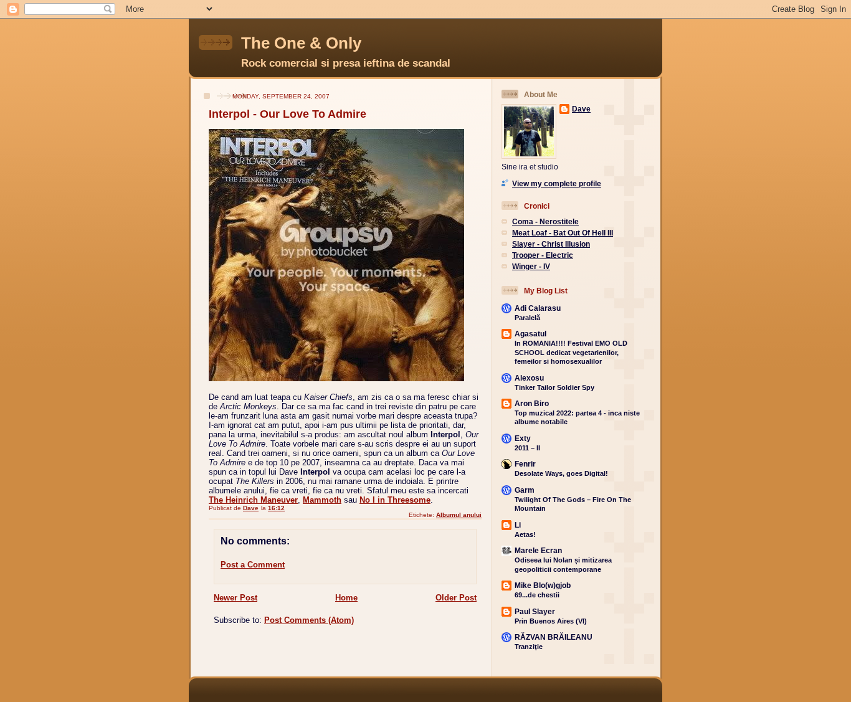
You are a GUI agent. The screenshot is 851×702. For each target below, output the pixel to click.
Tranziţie (529, 646)
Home (346, 597)
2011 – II (527, 448)
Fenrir (525, 464)
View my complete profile (556, 183)
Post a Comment (253, 564)
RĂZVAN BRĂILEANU (553, 637)
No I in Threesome (394, 500)
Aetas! (525, 534)
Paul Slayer (535, 611)
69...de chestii (537, 595)
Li (518, 525)
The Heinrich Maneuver (253, 500)
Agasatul (530, 334)
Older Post (456, 597)
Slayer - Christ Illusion (551, 244)
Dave (581, 109)
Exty (523, 438)
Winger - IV (531, 266)
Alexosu (529, 378)
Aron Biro (532, 403)
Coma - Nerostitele (545, 221)
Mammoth (322, 500)
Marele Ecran (538, 550)
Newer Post (235, 597)
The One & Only (301, 43)
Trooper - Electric (542, 255)
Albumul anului (459, 514)
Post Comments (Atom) (309, 620)
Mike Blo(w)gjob (543, 585)
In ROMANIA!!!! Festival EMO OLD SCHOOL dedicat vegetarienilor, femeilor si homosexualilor (571, 352)
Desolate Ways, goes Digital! (561, 473)
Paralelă (527, 317)
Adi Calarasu (538, 308)
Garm (525, 490)
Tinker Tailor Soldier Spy (554, 387)
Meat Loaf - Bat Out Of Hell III (562, 233)
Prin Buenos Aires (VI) (551, 621)
